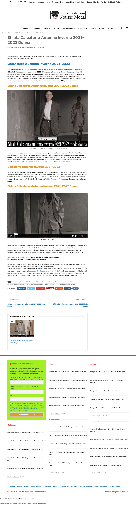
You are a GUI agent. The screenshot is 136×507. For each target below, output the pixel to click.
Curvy (83, 2)
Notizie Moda (123, 492)
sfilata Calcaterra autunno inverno (66, 284)
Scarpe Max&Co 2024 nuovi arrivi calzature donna (107, 372)
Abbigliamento (68, 28)
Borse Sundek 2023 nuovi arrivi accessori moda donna (67, 372)
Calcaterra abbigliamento (26, 281)
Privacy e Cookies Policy (68, 486)
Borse (56, 28)
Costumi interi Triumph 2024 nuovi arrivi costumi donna (109, 448)
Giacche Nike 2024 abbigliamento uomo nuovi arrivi (24, 449)
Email (11, 395)
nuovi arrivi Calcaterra (34, 248)
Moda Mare (70, 2)
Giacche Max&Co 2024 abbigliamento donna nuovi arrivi (68, 435)
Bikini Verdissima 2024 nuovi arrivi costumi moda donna (109, 440)
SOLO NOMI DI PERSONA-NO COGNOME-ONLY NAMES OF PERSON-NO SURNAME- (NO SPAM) (26, 378)
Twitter (118, 2)
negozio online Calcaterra (38, 271)
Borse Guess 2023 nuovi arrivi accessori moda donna (67, 405)
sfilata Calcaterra (49, 284)
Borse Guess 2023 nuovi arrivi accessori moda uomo (67, 397)
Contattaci (103, 486)
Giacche (96, 2)
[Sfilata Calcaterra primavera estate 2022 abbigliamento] (22, 328)
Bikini (77, 2)
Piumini (103, 2)
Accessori (82, 28)
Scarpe (47, 28)
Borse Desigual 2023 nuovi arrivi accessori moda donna (68, 380)
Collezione (36, 28)
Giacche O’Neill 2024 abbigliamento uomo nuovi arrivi (25, 432)
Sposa (89, 2)
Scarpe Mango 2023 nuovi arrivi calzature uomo (106, 408)
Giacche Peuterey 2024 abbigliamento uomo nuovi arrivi (26, 441)
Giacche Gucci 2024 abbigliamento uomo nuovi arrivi (25, 468)
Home (25, 28)
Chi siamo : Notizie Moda (89, 486)
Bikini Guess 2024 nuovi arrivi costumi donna (105, 465)
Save (51, 288)
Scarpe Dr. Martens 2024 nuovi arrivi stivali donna (107, 399)
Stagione (32, 2)
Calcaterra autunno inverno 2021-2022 (18, 284)
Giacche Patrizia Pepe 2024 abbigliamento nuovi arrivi (67, 427)
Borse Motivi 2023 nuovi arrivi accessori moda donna (67, 388)
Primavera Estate (58, 2)
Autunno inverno (44, 2)
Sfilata (93, 28)
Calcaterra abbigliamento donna (44, 281)
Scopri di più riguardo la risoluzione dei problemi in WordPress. (23, 504)
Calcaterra (15, 281)
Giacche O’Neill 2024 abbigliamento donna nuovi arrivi (67, 444)
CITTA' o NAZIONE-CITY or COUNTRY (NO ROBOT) (24, 387)
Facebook (62, 179)
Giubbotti (111, 2)
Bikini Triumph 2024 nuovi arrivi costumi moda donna (108, 457)
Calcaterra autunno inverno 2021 (63, 281)
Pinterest (54, 179)
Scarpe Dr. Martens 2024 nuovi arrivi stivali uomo (107, 391)
